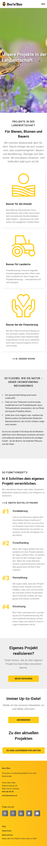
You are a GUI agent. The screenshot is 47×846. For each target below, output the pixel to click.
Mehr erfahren (23, 678)
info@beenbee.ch (9, 795)
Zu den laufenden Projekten (23, 750)
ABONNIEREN (23, 720)
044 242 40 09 (8, 792)
